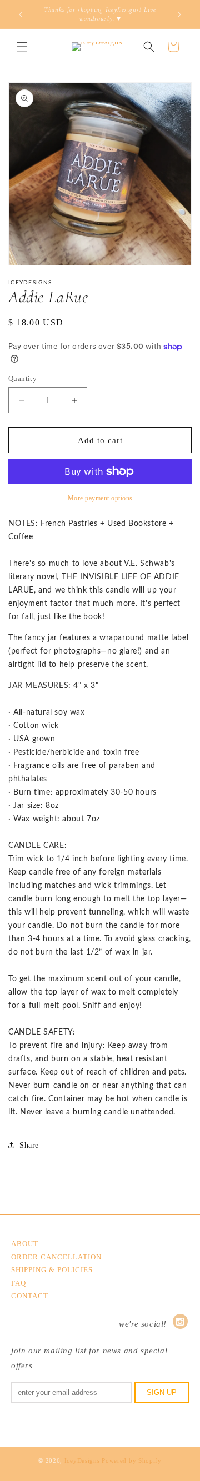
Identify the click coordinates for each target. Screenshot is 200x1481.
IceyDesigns (82, 1460)
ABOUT (24, 1243)
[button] (22, 46)
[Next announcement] (179, 14)
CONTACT (29, 1296)
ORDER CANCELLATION (56, 1257)
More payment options (100, 498)
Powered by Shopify (132, 1460)
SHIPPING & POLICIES (52, 1270)
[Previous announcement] (20, 14)
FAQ (18, 1283)
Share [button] (29, 1145)
